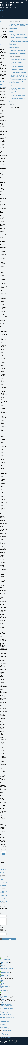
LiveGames (4, 994)
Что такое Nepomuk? (15, 96)
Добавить (9, 939)
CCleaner (3, 990)
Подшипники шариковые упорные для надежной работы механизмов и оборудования (18, 39)
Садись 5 (3, 980)
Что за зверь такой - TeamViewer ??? (19, 91)
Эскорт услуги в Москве (16, 48)
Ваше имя (2, 913)
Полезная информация (5, 1037)
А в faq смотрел (5, 1034)
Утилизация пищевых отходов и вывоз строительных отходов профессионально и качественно (17, 52)
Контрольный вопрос (3, 926)
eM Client (3, 999)
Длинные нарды (5, 966)
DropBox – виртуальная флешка (18, 95)
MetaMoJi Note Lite (6, 958)
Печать (5, 849)
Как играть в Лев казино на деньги (19, 32)
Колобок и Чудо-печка (7, 968)
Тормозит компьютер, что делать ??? (19, 59)
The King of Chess (6, 996)
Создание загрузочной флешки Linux (19, 98)
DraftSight (4, 971)
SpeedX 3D (4, 974)
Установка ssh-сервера (16, 86)
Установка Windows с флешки (17, 65)
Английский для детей (7, 992)
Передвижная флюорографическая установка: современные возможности (18, 43)
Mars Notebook (5, 972)
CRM (12, 92)
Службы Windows (15, 94)
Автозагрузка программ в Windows (18, 79)
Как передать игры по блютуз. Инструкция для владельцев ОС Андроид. (16, 62)
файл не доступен (5, 1002)
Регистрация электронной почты (18, 75)
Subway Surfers (5, 997)
